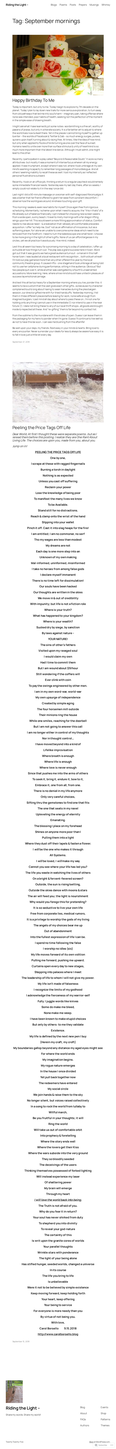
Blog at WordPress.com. (99, 1441)
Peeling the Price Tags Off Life (41, 427)
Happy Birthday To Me (33, 100)
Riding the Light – (17, 5)
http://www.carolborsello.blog (58, 1334)
